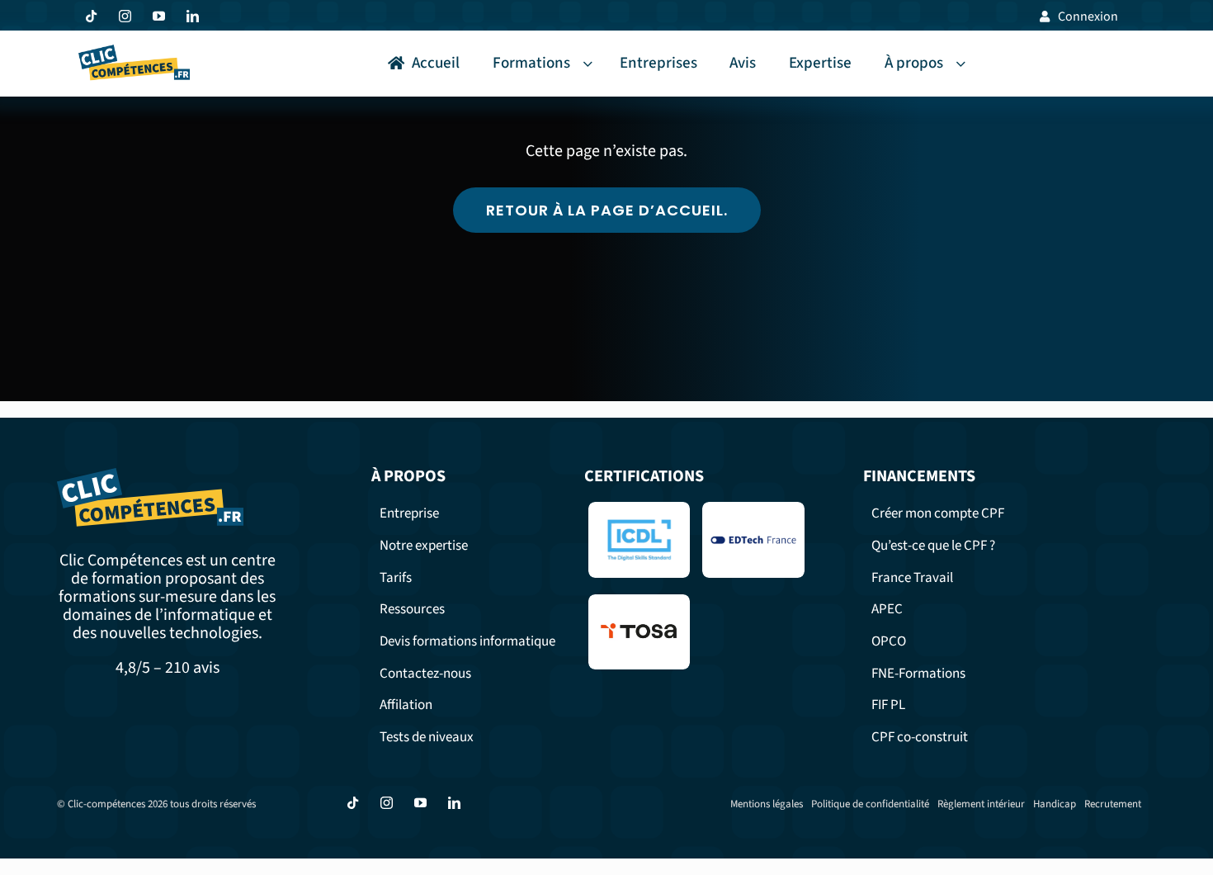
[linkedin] (192, 16)
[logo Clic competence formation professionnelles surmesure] (134, 52)
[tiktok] (91, 16)
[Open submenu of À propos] (964, 64)
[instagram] (125, 16)
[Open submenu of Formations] (591, 64)
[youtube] (159, 16)
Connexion (1088, 16)
